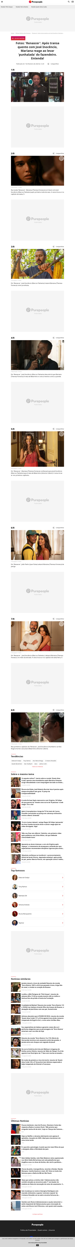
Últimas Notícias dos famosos (23, 33)
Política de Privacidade (28, 1230)
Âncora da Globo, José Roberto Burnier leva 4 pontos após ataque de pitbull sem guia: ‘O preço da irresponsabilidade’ (42, 791)
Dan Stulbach (28, 764)
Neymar (21, 923)
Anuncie (52, 1230)
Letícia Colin (43, 764)
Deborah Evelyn (16, 761)
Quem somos (42, 1230)
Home (12, 33)
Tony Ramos (27, 761)
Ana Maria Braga (38, 761)
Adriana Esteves (24, 905)
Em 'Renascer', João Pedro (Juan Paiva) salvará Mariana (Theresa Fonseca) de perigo (37, 565)
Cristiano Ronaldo (50, 761)
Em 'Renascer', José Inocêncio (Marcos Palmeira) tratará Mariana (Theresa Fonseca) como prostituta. (36, 284)
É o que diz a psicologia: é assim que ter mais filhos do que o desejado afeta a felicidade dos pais (42, 1148)
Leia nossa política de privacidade (37, 1242)
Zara (35, 764)
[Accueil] (35, 1)
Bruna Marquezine (25, 914)
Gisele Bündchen (17, 764)
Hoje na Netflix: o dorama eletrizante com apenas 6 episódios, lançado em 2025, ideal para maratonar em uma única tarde (41, 1138)
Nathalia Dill (23, 896)
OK (37, 1245)
